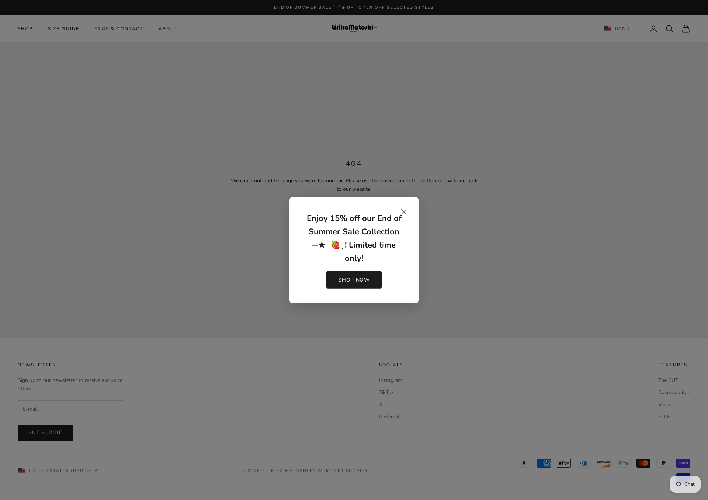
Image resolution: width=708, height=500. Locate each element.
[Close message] (403, 211)
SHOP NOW (354, 279)
